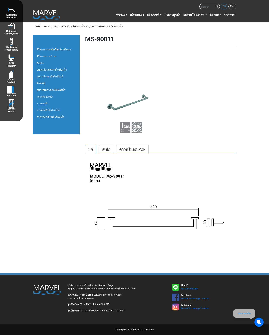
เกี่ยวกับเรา (137, 14)
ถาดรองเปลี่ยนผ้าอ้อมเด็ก (50, 116)
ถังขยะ (40, 63)
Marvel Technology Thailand (195, 298)
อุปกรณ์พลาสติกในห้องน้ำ (51, 90)
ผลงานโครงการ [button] (194, 14)
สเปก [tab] (106, 149)
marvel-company (189, 288)
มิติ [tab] (90, 149)
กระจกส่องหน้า (45, 96)
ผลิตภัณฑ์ (153, 14)
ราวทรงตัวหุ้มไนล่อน (48, 110)
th (224, 6)
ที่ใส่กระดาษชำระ (47, 56)
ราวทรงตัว (42, 103)
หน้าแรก (121, 14)
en (231, 6)
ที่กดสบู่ (41, 83)
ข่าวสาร (229, 14)
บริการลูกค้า (172, 14)
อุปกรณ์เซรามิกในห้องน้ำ (51, 76)
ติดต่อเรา (215, 14)
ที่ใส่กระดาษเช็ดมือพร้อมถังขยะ (54, 49)
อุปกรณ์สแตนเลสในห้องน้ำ (52, 69)
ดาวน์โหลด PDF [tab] (132, 149)
